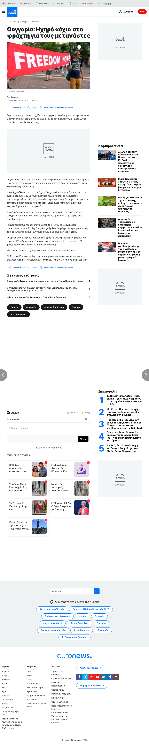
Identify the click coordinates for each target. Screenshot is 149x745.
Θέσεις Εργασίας (59, 702)
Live (142, 11)
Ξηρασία (101, 623)
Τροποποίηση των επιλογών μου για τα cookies (61, 719)
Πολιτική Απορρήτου (61, 694)
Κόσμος (25, 22)
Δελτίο (30, 675)
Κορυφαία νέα (110, 146)
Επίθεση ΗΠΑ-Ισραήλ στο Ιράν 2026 (91, 609)
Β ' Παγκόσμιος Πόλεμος (74, 637)
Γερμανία (99, 616)
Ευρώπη (5, 671)
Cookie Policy (57, 690)
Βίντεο (5, 703)
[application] (48, 65)
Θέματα (5, 666)
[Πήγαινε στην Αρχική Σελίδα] (12, 12)
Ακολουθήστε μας (35, 687)
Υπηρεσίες (32, 666)
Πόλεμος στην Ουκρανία (57, 616)
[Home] (8, 22)
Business (6, 679)
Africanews (32, 699)
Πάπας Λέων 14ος (79, 623)
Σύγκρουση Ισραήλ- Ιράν (52, 609)
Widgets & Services (36, 695)
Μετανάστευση (18, 314)
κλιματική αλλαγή (52, 623)
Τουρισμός (103, 630)
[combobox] (114, 3)
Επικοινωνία (57, 697)
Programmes (8, 707)
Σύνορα (76, 307)
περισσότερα (57, 666)
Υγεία (4, 691)
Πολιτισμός (7, 699)
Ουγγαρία (35, 22)
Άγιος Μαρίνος (81, 630)
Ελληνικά (9, 3)
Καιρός (30, 679)
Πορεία (14, 307)
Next (4, 687)
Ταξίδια (5, 695)
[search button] (99, 3)
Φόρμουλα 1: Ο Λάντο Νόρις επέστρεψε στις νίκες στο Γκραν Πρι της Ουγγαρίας (45, 281)
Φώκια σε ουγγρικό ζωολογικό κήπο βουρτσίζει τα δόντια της (36, 297)
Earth (4, 683)
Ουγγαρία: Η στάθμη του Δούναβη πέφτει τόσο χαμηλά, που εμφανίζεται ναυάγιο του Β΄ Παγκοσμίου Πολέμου (42, 289)
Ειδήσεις (15, 22)
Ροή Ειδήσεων (33, 683)
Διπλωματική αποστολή (53, 630)
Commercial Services (61, 678)
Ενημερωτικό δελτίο (90, 685)
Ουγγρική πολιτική (54, 307)
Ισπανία (82, 616)
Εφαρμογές (32, 691)
